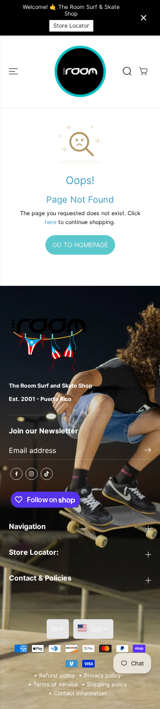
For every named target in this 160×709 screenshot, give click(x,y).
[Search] (127, 71)
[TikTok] (46, 473)
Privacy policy (102, 675)
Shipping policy (107, 684)
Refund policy (57, 675)
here (50, 222)
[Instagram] (31, 473)
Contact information (80, 693)
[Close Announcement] (143, 17)
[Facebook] (16, 473)
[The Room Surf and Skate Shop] (80, 71)
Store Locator (71, 25)
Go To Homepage (80, 244)
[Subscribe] (147, 451)
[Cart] (143, 71)
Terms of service (55, 684)
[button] (14, 71)
